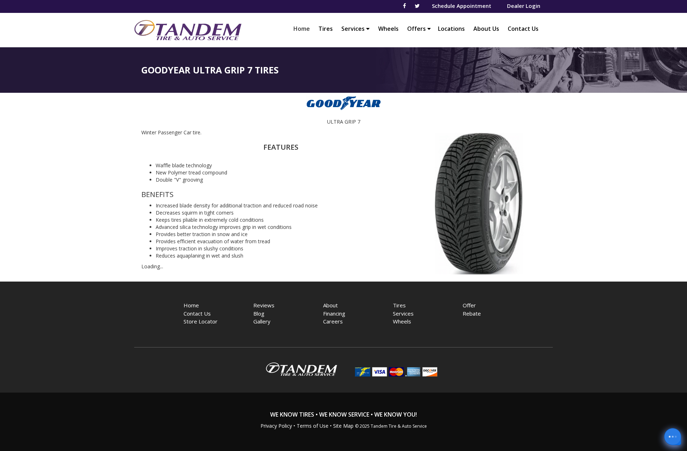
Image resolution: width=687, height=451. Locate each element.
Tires (325, 29)
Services (353, 29)
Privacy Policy (276, 425)
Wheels (388, 29)
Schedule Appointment (461, 5)
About (330, 305)
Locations (451, 29)
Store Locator (201, 321)
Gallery (262, 321)
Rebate (472, 313)
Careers (333, 321)
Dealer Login (523, 5)
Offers (417, 29)
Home (303, 28)
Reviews (263, 305)
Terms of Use (312, 425)
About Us (486, 29)
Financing (334, 313)
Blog (258, 313)
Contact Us (523, 29)
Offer (469, 305)
